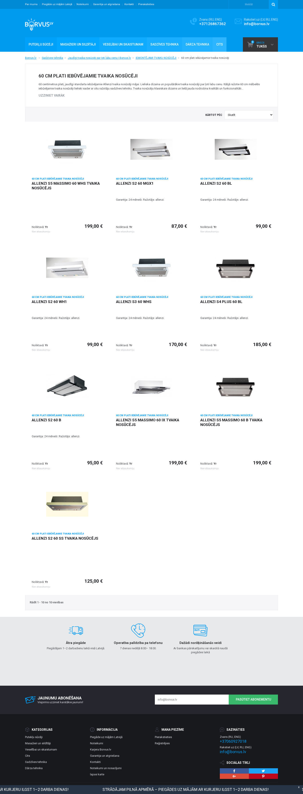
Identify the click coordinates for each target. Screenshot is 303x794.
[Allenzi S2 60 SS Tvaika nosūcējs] (67, 504)
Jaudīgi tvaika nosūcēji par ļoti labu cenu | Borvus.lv (99, 57)
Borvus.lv (30, 57)
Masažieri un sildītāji (38, 743)
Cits (27, 755)
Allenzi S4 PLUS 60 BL (221, 301)
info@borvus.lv (256, 24)
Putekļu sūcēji (34, 737)
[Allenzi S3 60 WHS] (151, 268)
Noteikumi (83, 4)
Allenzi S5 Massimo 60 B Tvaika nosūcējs (231, 422)
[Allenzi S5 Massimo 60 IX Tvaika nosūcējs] (151, 386)
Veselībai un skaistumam (41, 749)
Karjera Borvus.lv (100, 749)
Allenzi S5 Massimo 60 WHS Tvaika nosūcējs (66, 185)
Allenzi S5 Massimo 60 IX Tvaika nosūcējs (147, 422)
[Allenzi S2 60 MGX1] (151, 149)
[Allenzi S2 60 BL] (235, 149)
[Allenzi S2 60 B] (67, 386)
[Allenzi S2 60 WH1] (67, 268)
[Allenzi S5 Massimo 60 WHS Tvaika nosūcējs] (67, 149)
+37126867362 (212, 24)
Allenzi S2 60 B (46, 420)
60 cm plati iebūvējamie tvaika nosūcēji (58, 178)
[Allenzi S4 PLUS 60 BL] (235, 268)
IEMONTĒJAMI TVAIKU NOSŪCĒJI (156, 57)
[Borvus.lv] (39, 23)
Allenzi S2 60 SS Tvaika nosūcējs (65, 538)
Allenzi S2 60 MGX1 (135, 183)
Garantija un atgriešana (106, 4)
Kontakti (129, 4)
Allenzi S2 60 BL (216, 183)
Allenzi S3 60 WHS (134, 301)
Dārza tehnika (34, 768)
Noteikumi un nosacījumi (106, 768)
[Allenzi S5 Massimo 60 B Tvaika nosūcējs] (235, 386)
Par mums (31, 4)
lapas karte (97, 774)
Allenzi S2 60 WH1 (49, 301)
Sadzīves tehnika (52, 57)
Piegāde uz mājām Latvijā (57, 4)
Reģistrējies (162, 743)
